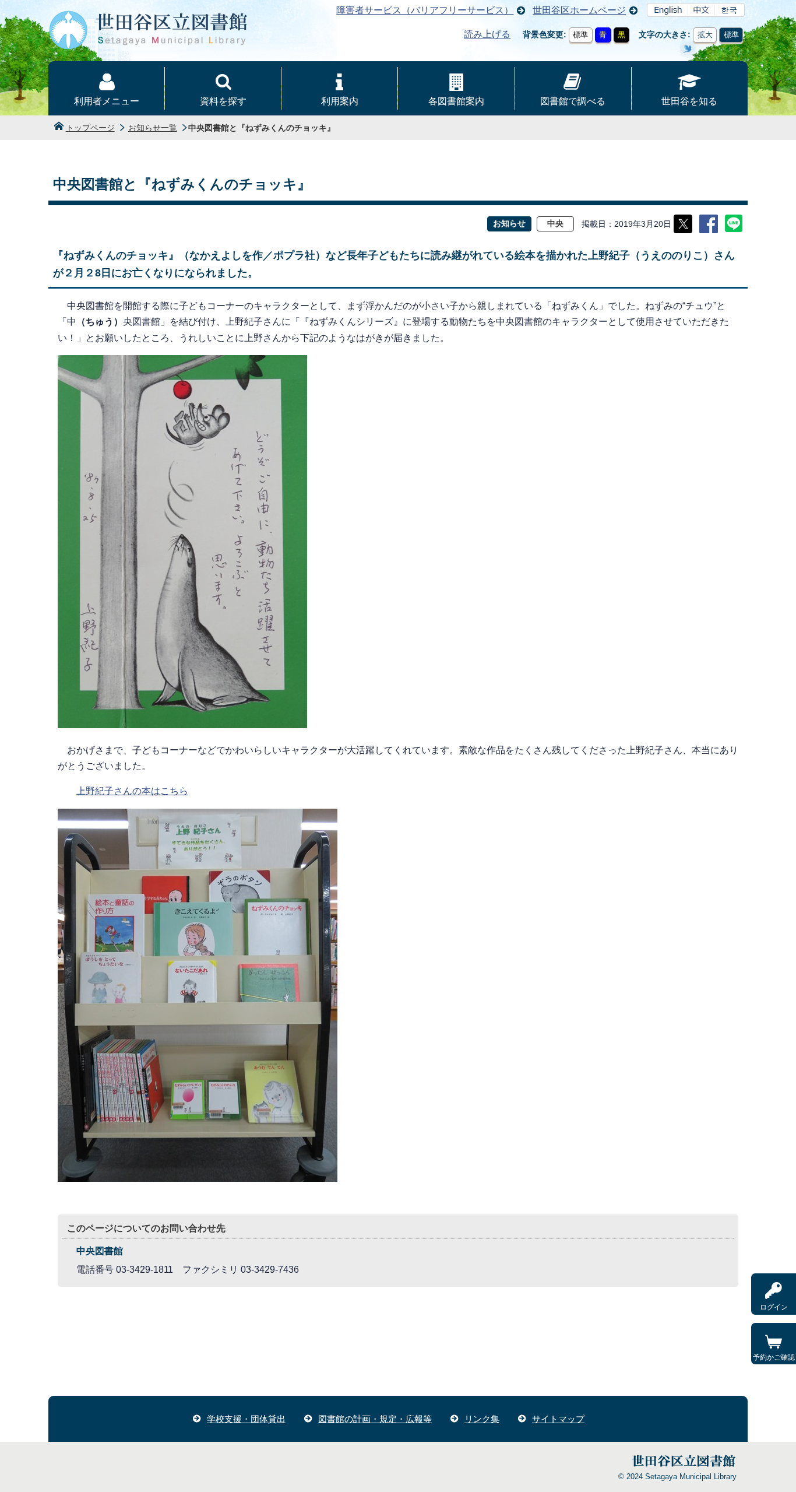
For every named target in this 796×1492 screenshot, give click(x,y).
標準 (580, 34)
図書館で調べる (572, 101)
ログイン (774, 1307)
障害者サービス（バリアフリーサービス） (424, 10)
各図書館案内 (456, 101)
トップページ (90, 127)
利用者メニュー (106, 101)
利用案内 (339, 101)
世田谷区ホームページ (579, 10)
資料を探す (223, 101)
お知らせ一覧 (152, 127)
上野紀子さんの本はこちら (132, 791)
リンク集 (481, 1419)
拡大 (705, 34)
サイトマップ (558, 1419)
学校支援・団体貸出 (246, 1419)
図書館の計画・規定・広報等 (375, 1419)
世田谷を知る (689, 101)
